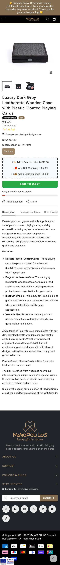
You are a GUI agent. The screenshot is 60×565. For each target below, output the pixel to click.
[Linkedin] (43, 509)
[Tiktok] (6, 518)
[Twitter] (33, 509)
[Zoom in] (51, 72)
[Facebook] (15, 509)
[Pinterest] (6, 509)
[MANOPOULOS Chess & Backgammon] (30, 19)
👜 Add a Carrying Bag (31, 173)
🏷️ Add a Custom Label (31, 162)
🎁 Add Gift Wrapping (31, 168)
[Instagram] (24, 509)
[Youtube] (52, 509)
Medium (9, 152)
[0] (54, 19)
